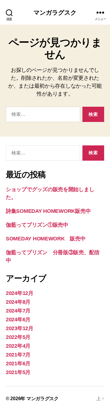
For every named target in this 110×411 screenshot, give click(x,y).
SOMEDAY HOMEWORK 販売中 (46, 239)
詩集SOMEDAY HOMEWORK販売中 (48, 211)
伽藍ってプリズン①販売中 (37, 225)
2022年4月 (18, 346)
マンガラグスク (55, 12)
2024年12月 (19, 293)
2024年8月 (18, 302)
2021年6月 (18, 363)
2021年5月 (18, 372)
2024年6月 (18, 319)
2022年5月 (18, 337)
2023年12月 (19, 328)
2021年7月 (18, 355)
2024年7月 (18, 311)
